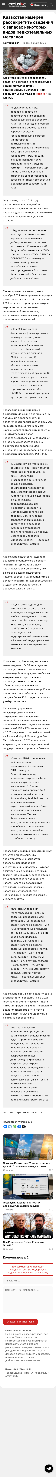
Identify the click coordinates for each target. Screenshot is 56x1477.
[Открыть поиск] (51, 4)
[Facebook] (19, 1126)
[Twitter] (24, 1126)
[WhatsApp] (14, 1126)
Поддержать (40, 5)
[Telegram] (10, 1126)
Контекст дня (11, 42)
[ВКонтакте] (5, 1126)
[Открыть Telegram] (49, 1468)
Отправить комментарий (20, 1321)
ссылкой (41, 93)
